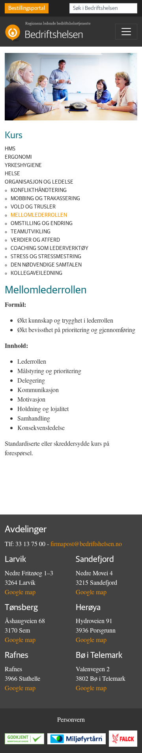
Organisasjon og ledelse (39, 182)
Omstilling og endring (42, 223)
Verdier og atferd (35, 240)
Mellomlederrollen (39, 215)
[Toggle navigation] (126, 31)
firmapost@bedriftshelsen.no (86, 543)
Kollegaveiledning (36, 273)
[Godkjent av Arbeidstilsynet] (26, 738)
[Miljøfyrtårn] (78, 738)
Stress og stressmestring (46, 256)
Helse (12, 174)
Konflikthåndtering (39, 190)
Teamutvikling (30, 232)
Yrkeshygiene (23, 165)
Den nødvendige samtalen (46, 265)
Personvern (71, 719)
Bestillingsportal (26, 8)
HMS (10, 149)
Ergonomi (18, 157)
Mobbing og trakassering (45, 198)
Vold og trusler (33, 207)
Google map (20, 592)
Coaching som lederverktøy (49, 248)
